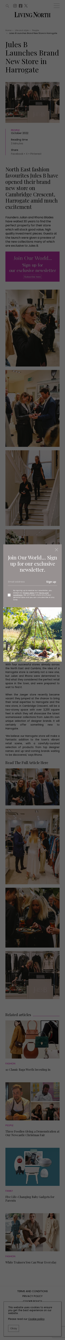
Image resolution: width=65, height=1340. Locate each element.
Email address (16, 583)
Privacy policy (28, 592)
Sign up (51, 582)
